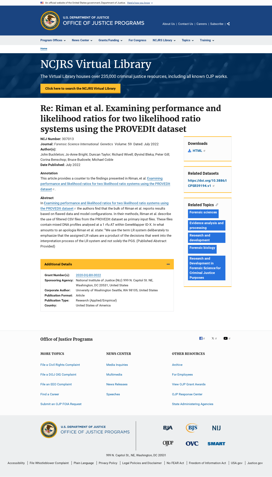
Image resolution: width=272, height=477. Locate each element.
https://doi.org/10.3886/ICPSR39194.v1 (207, 183)
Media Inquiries (117, 364)
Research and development (200, 237)
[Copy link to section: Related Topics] (216, 204)
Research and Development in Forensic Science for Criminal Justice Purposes (205, 268)
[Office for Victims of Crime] (192, 446)
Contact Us (185, 24)
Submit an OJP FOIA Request (60, 404)
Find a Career (49, 394)
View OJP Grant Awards (188, 384)
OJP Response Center (187, 394)
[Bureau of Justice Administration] (168, 431)
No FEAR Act (175, 463)
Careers (202, 24)
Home (43, 48)
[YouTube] (227, 341)
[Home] (103, 20)
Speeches (113, 394)
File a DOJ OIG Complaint (58, 374)
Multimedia (114, 374)
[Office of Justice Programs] (50, 20)
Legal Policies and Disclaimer (142, 463)
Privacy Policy (108, 463)
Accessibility (16, 463)
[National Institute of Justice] (216, 431)
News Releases (116, 384)
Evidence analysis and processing (207, 225)
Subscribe (216, 24)
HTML (198, 151)
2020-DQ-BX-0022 (88, 275)
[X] (215, 341)
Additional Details (58, 264)
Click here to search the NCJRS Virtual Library (80, 88)
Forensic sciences (203, 212)
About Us (168, 24)
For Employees (182, 374)
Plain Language (84, 463)
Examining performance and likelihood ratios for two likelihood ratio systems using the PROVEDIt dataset (105, 183)
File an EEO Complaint (56, 384)
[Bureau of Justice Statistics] (192, 433)
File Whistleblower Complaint (49, 463)
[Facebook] (203, 341)
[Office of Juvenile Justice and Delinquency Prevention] (168, 447)
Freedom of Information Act (207, 463)
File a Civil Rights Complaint (60, 364)
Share (231, 26)
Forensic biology (202, 248)
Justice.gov (255, 463)
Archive (177, 364)
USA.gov (236, 463)
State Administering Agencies (192, 404)
